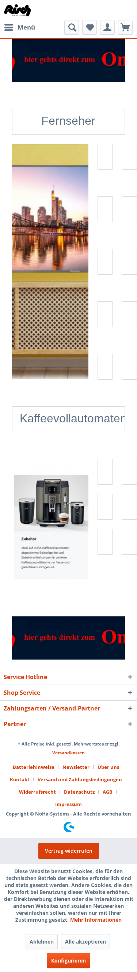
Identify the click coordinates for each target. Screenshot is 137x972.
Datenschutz (79, 792)
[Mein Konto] (107, 27)
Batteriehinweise (33, 767)
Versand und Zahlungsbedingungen (80, 779)
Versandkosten (68, 753)
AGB (108, 792)
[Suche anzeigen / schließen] (71, 27)
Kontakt (20, 779)
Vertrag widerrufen (68, 850)
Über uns (108, 767)
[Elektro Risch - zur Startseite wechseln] (18, 10)
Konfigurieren (68, 960)
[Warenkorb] (125, 27)
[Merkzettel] (89, 27)
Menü (26, 27)
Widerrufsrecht (37, 792)
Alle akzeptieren (85, 941)
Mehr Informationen (96, 919)
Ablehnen (42, 941)
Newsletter (76, 767)
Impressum (68, 804)
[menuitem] (19, 27)
